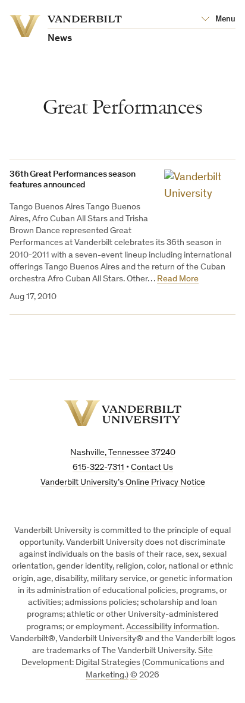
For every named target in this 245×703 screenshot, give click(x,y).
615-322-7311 (98, 467)
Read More (178, 279)
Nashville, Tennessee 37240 (122, 452)
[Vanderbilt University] (123, 413)
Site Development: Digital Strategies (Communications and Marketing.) (122, 663)
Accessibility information (171, 627)
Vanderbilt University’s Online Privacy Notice (122, 482)
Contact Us (152, 467)
